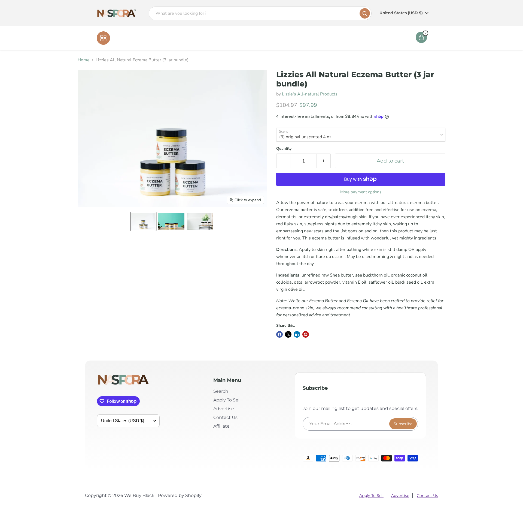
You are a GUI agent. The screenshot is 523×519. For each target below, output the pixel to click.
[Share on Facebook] (279, 334)
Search (220, 391)
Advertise (223, 408)
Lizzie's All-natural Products (309, 94)
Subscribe (403, 423)
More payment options (360, 192)
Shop (249, 38)
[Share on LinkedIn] (297, 334)
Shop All (121, 38)
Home (229, 38)
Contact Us (273, 38)
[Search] (365, 13)
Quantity (283, 148)
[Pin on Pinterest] (305, 334)
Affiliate (300, 38)
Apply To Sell (227, 400)
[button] (143, 221)
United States (401, 12)
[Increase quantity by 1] (324, 161)
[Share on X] (288, 334)
